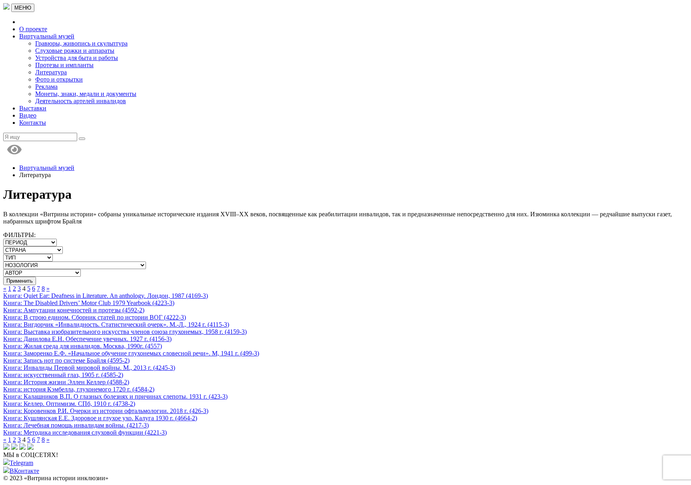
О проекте (33, 29)
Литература (51, 72)
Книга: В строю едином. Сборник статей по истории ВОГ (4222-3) (94, 317)
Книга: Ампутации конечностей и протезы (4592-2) (73, 310)
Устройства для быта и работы (76, 57)
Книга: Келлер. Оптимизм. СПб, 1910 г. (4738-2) (69, 403)
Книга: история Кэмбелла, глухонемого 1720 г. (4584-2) (78, 389)
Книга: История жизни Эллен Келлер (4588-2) (66, 382)
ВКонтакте (24, 470)
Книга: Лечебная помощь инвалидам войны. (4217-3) (76, 425)
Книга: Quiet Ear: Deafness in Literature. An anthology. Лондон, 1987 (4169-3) (105, 295)
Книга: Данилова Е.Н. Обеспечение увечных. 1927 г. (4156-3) (87, 338)
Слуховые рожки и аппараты (74, 50)
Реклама (46, 86)
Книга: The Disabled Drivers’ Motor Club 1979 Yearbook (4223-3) (88, 302)
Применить (19, 281)
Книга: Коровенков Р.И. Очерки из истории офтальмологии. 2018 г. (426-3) (105, 410)
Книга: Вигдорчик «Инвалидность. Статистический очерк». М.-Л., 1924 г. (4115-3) (116, 324)
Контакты (32, 122)
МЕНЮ (22, 8)
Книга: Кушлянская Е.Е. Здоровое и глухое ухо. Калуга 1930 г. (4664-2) (100, 418)
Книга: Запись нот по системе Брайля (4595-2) (66, 360)
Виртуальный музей (46, 36)
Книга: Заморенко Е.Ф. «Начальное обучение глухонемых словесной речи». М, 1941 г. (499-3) (131, 353)
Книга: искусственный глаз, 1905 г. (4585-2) (63, 374)
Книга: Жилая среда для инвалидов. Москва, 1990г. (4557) (82, 346)
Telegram (21, 462)
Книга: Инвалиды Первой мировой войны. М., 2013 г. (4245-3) (89, 367)
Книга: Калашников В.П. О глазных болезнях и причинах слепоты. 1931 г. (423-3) (115, 396)
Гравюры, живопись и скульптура (81, 43)
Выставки (32, 108)
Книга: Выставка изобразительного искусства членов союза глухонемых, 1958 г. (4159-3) (125, 331)
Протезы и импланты (64, 65)
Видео (27, 115)
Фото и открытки (59, 79)
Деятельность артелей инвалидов (80, 101)
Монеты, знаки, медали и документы (85, 93)
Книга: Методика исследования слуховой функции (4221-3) (85, 432)
